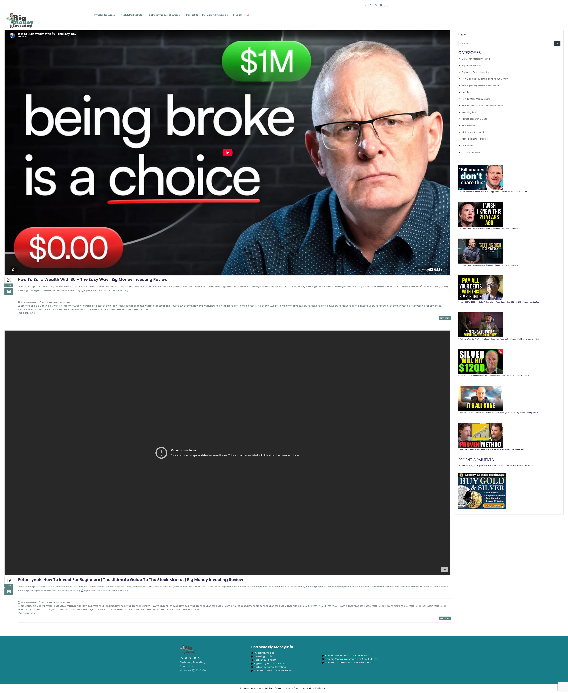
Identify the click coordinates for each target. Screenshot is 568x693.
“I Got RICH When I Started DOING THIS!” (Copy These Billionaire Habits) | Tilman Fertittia (492, 191)
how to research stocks (384, 305)
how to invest (201, 305)
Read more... (445, 318)
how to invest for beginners (98, 606)
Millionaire (24, 309)
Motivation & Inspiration (215, 14)
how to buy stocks (181, 305)
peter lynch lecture (40, 609)
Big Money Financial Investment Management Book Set (505, 465)
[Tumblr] (386, 5)
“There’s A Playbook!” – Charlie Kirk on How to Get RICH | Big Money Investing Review (491, 449)
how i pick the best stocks (97, 305)
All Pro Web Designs (318, 688)
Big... (127, 290)
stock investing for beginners (66, 309)
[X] (365, 5)
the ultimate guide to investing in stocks (176, 609)
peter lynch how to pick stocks (390, 606)
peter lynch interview (421, 606)
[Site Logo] (19, 20)
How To (465, 92)
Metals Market (469, 125)
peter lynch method (63, 609)
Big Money (41, 305)
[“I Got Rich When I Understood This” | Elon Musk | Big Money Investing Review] (480, 214)
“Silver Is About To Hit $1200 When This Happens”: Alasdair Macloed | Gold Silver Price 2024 (493, 376)
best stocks (28, 305)
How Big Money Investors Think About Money (485, 78)
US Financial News (471, 152)
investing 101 (406, 305)
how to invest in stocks (224, 305)
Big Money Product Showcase (164, 14)
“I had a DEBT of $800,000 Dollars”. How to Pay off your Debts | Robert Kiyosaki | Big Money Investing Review (500, 302)
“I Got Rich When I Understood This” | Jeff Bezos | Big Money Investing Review (488, 265)
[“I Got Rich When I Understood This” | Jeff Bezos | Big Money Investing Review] (480, 251)
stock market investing (138, 609)
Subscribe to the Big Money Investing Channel (300, 286)
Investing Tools (469, 112)
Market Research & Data (474, 118)
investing (292, 606)
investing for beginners (427, 305)
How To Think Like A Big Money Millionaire (483, 105)
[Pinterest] (376, 5)
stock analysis (39, 309)
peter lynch (317, 606)
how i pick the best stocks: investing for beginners (141, 305)
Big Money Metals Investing (476, 58)
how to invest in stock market (132, 606)
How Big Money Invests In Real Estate (481, 85)
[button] (247, 15)
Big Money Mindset (471, 65)
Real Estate (467, 145)
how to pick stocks (290, 305)
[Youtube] (381, 5)
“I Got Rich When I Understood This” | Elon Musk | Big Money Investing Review (488, 228)
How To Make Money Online (476, 98)
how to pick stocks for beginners (266, 606)
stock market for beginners (117, 309)
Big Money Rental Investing (475, 72)
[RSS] (370, 5)
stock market (92, 309)
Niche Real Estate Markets (475, 138)
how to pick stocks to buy (317, 305)
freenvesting (74, 606)
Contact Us (192, 14)
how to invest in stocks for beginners (201, 606)
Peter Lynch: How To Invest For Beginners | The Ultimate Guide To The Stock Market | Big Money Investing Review (130, 579)
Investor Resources (104, 14)
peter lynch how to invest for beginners (348, 606)
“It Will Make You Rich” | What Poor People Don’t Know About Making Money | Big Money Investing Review (498, 339)
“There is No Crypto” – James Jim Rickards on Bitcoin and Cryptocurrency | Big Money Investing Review (498, 413)
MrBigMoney (30, 302)
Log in (462, 34)
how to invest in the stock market (258, 305)
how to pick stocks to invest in (351, 305)
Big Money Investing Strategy (64, 305)
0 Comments (28, 313)
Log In (239, 14)
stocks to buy (142, 309)
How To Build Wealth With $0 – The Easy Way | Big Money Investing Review (93, 279)
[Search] (557, 43)
